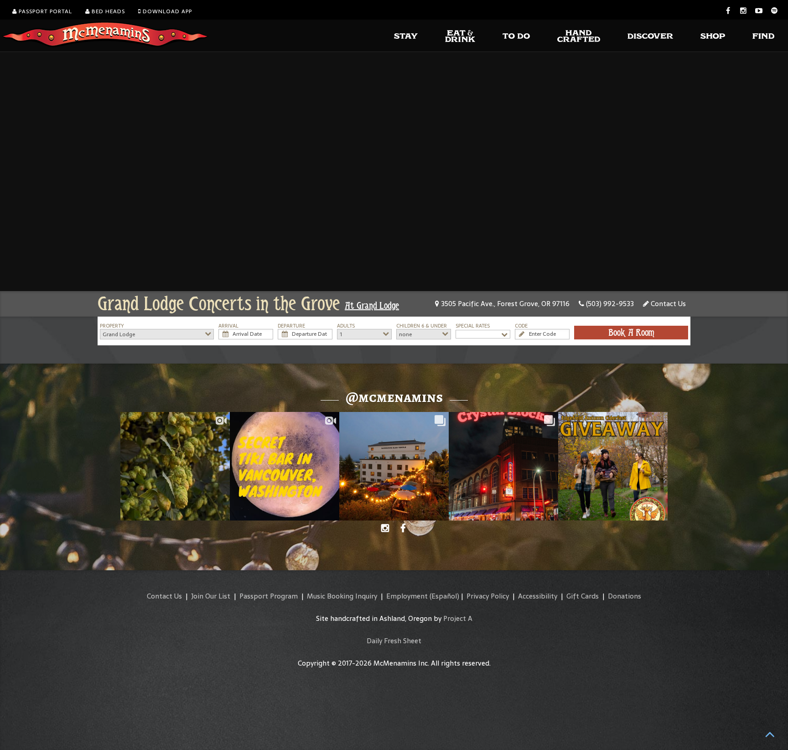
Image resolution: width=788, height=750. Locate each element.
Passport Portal (44, 11)
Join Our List (210, 596)
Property (112, 326)
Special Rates (473, 326)
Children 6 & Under (421, 326)
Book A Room (631, 333)
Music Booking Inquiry (342, 596)
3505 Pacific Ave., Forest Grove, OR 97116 (504, 303)
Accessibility (537, 596)
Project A (457, 618)
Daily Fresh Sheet (394, 640)
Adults (346, 326)
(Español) (444, 596)
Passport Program (268, 596)
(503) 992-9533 (609, 303)
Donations (624, 596)
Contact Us (667, 303)
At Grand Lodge (372, 306)
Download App (166, 11)
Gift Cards (582, 596)
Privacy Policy (488, 596)
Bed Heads (107, 11)
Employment (407, 596)
